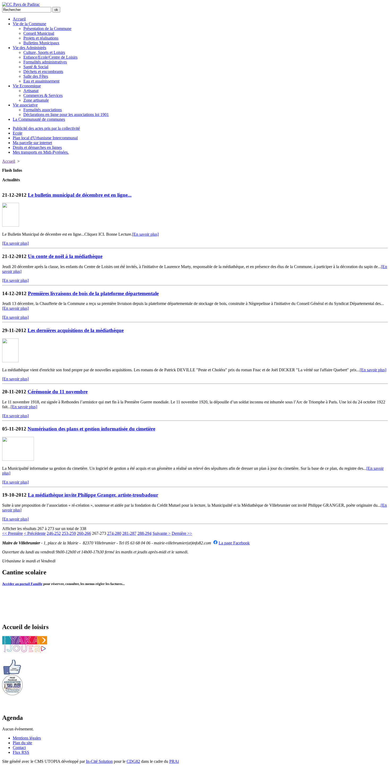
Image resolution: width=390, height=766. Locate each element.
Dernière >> (182, 533)
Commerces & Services (43, 95)
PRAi (174, 761)
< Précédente (35, 533)
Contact (19, 747)
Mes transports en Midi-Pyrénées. (41, 152)
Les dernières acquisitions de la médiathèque (76, 330)
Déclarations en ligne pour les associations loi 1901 (66, 114)
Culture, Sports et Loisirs (44, 52)
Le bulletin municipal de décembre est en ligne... (80, 195)
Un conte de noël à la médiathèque (65, 256)
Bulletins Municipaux (41, 43)
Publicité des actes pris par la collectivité (46, 128)
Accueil (19, 19)
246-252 (54, 533)
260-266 (84, 533)
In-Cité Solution (99, 761)
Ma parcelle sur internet (32, 142)
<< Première (12, 533)
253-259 (69, 533)
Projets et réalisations (40, 38)
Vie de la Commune (29, 23)
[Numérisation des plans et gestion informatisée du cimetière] (18, 459)
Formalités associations (42, 109)
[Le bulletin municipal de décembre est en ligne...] (10, 225)
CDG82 (133, 761)
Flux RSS (21, 752)
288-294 (144, 533)
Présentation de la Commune (47, 28)
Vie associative (25, 105)
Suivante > (162, 533)
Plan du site (22, 743)
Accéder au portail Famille (22, 584)
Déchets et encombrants (43, 71)
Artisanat (30, 90)
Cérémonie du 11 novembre (58, 391)
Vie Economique (27, 86)
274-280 (114, 533)
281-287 (129, 533)
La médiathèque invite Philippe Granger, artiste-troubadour (93, 495)
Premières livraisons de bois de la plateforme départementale (93, 293)
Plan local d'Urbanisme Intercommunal (45, 138)
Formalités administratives (45, 62)
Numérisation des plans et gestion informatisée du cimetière (91, 429)
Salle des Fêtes (35, 76)
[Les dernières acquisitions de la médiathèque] (10, 361)
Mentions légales (27, 738)
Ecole (17, 133)
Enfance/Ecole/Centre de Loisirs (50, 57)
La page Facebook (234, 543)
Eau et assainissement (41, 81)
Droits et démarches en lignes (37, 147)
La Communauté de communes (39, 119)
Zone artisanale (36, 100)
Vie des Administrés (29, 47)
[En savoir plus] (145, 234)
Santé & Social (35, 66)
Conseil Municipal (38, 33)
